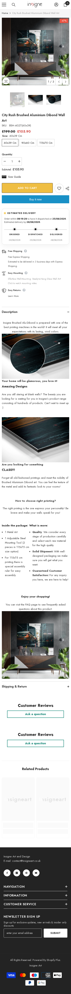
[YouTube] (36, 872)
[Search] (13, 5)
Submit (55, 933)
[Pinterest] (26, 872)
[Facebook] (7, 872)
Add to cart (26, 188)
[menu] (4, 4)
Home (5, 13)
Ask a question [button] (35, 714)
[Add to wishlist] (59, 188)
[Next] (65, 82)
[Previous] (59, 82)
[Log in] (56, 4)
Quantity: (7, 154)
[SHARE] (66, 188)
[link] (18, 825)
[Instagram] (16, 872)
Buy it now (35, 199)
